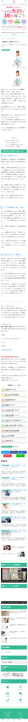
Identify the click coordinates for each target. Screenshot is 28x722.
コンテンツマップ (7, 717)
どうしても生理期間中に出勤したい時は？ (15, 144)
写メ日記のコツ (7, 713)
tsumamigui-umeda (6, 349)
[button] (14, 575)
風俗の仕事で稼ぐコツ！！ (7, 446)
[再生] (2, 581)
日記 (20, 715)
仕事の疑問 (16, 446)
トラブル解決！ (7, 715)
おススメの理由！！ (7, 712)
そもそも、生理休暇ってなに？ (12, 142)
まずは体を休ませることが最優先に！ (14, 146)
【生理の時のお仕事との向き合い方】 (13, 140)
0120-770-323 (15, 338)
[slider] (13, 581)
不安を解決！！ (20, 713)
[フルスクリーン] (25, 581)
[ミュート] (23, 581)
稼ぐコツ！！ (20, 712)
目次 (12, 138)
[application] (14, 575)
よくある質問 (20, 717)
